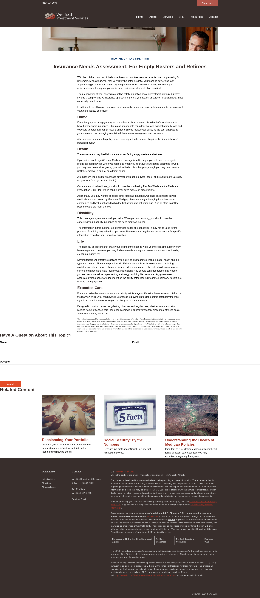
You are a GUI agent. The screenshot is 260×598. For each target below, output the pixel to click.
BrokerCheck (178, 475)
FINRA (150, 516)
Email (135, 342)
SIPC (156, 516)
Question (5, 361)
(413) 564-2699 (49, 3)
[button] (152, 16)
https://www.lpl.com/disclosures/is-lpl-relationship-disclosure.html (145, 575)
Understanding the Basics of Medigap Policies (189, 442)
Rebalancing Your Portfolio (65, 440)
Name (3, 342)
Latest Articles (48, 479)
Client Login (207, 3)
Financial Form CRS (124, 471)
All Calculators (49, 487)
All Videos (46, 483)
